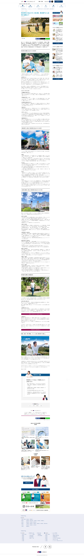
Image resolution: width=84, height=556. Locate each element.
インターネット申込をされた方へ (57, 540)
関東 (22, 535)
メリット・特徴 (32, 534)
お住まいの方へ (55, 539)
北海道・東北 (24, 534)
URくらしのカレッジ (55, 534)
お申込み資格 (39, 535)
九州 (22, 540)
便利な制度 (31, 535)
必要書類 (39, 534)
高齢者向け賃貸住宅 (55, 535)
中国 (22, 539)
